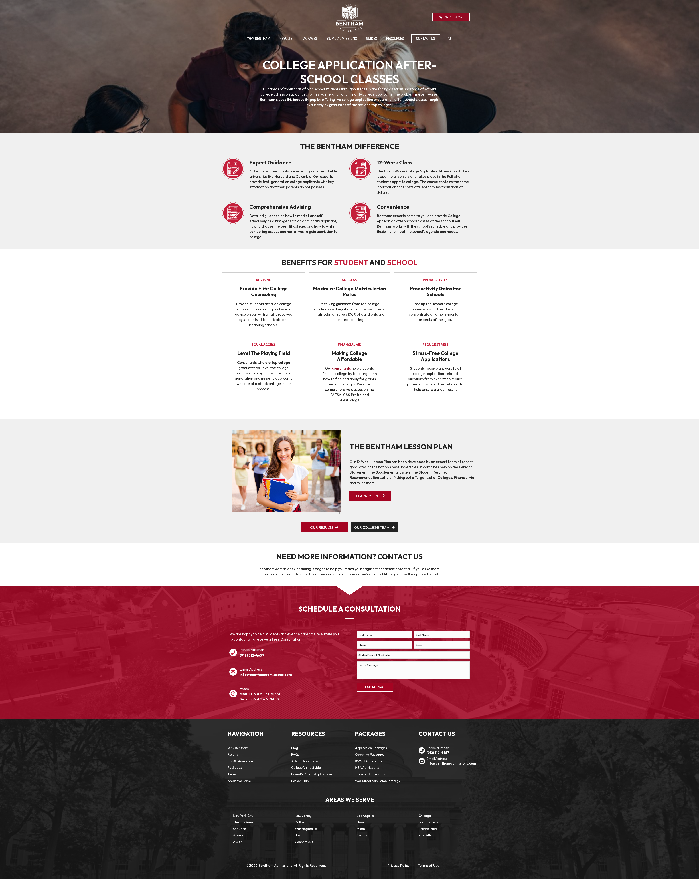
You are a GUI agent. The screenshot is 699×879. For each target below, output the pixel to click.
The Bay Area (243, 822)
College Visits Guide (306, 767)
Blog (294, 748)
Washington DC (306, 829)
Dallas (299, 822)
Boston (300, 835)
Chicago (425, 816)
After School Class (304, 761)
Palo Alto (425, 835)
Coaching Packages (369, 754)
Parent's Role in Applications (311, 774)
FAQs (295, 754)
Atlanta (238, 835)
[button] (449, 38)
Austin (237, 842)
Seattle (362, 835)
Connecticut (304, 842)
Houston (363, 822)
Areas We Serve (239, 781)
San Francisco (429, 822)
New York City (243, 816)
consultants (341, 368)
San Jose (239, 829)
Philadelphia (428, 829)
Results (233, 754)
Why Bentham (238, 748)
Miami (361, 829)
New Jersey (303, 816)
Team (232, 774)
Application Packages (371, 748)
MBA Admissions (367, 767)
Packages (235, 767)
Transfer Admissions (370, 774)
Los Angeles (366, 816)
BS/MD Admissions (241, 761)
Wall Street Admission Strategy (377, 781)
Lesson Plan (300, 781)
